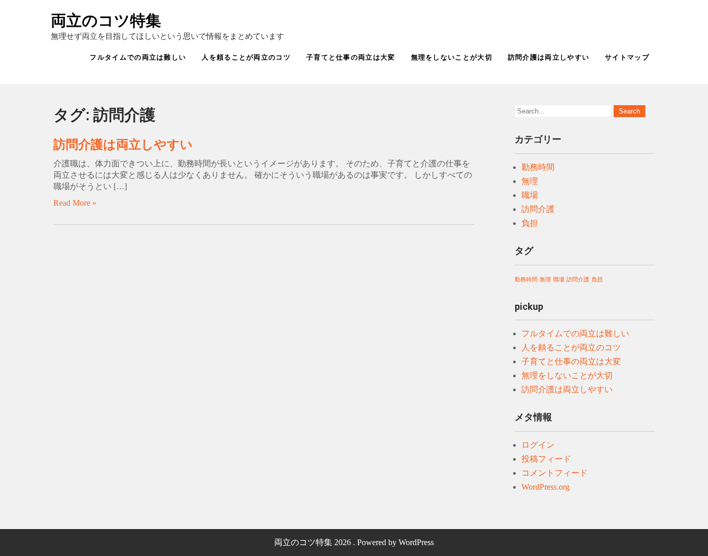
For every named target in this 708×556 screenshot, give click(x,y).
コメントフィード (554, 472)
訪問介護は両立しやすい (548, 57)
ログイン (538, 444)
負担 (529, 223)
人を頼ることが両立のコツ (246, 57)
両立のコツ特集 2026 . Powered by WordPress (354, 542)
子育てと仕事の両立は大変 (350, 57)
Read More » (74, 202)
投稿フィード (546, 458)
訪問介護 (538, 209)
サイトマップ (627, 57)
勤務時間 (538, 167)
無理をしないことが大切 (451, 57)
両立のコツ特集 (106, 20)
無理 (529, 181)
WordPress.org (545, 486)
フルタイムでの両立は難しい (138, 57)
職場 (529, 195)
